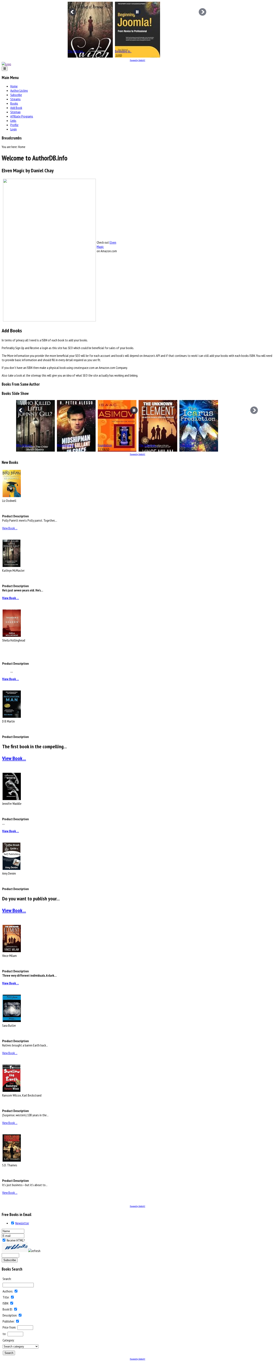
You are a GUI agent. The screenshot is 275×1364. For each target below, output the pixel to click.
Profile (14, 125)
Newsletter (22, 1223)
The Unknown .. (148, 445)
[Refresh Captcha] (34, 1251)
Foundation (105, 445)
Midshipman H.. (66, 445)
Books (14, 103)
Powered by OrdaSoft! (137, 60)
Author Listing (19, 90)
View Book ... (9, 528)
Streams (15, 99)
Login (13, 129)
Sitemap (15, 112)
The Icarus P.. (187, 445)
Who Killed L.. (24, 445)
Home (14, 86)
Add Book (16, 107)
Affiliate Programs (21, 116)
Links (13, 120)
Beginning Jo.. (123, 51)
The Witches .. (76, 51)
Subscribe (16, 95)
